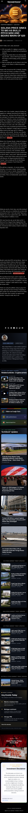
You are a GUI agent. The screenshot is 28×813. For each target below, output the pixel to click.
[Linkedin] (14, 328)
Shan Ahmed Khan (8, 40)
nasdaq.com (10, 138)
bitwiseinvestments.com (18, 273)
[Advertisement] (14, 96)
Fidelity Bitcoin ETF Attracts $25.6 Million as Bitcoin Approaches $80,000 (16, 386)
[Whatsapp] (17, 328)
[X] (8, 328)
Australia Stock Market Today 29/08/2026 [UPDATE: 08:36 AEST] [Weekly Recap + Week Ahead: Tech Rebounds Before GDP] (13, 458)
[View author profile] (1, 41)
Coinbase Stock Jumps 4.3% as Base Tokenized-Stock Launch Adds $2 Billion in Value (17, 394)
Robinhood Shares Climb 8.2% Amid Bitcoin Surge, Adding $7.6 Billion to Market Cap (17, 401)
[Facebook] (6, 328)
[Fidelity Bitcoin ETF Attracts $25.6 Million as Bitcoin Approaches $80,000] (4, 386)
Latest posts (19, 343)
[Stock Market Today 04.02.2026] (14, 740)
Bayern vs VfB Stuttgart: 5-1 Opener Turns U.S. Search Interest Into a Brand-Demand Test (13, 489)
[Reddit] (20, 328)
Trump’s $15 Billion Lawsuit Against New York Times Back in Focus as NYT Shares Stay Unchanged (14, 519)
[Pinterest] (11, 328)
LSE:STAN (17, 24)
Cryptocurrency (7, 24)
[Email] (22, 328)
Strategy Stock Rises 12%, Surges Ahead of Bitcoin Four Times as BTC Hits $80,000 (17, 379)
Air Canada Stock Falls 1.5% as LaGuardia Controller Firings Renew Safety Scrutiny (13, 550)
